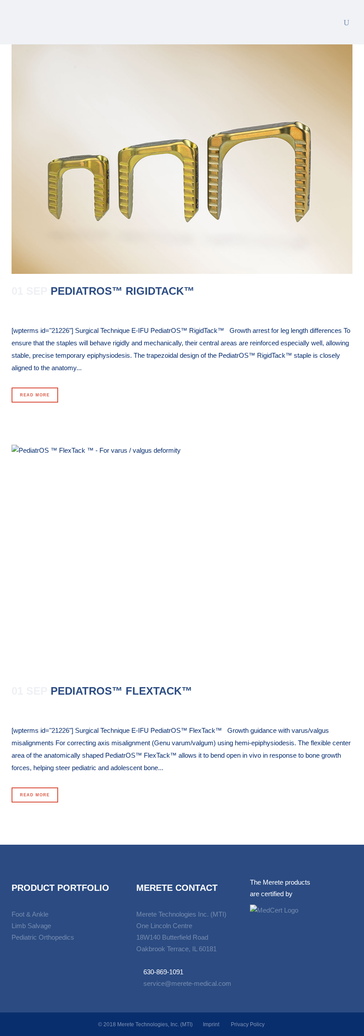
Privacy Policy (248, 1024)
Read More (35, 395)
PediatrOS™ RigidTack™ (122, 291)
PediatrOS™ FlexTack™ (121, 691)
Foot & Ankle (30, 914)
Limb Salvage (31, 925)
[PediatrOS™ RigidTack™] (182, 159)
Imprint (211, 1024)
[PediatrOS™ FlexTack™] (182, 559)
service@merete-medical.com (187, 983)
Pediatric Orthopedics (43, 937)
